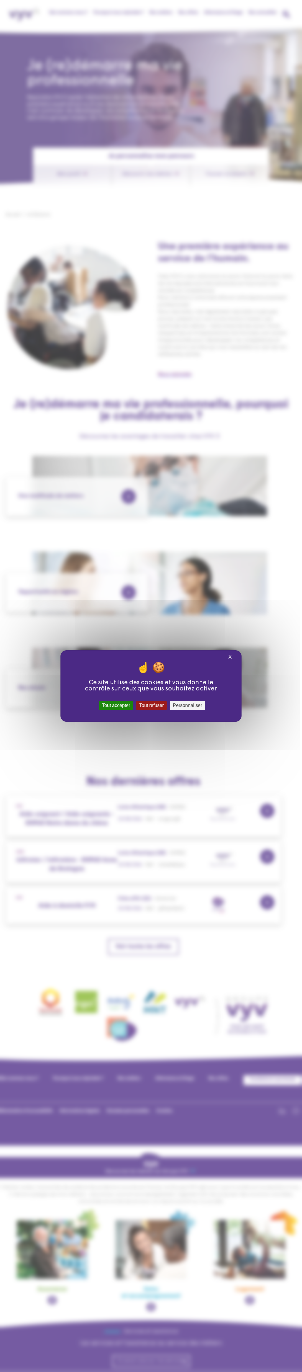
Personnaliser (187, 705)
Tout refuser (151, 705)
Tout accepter (116, 705)
